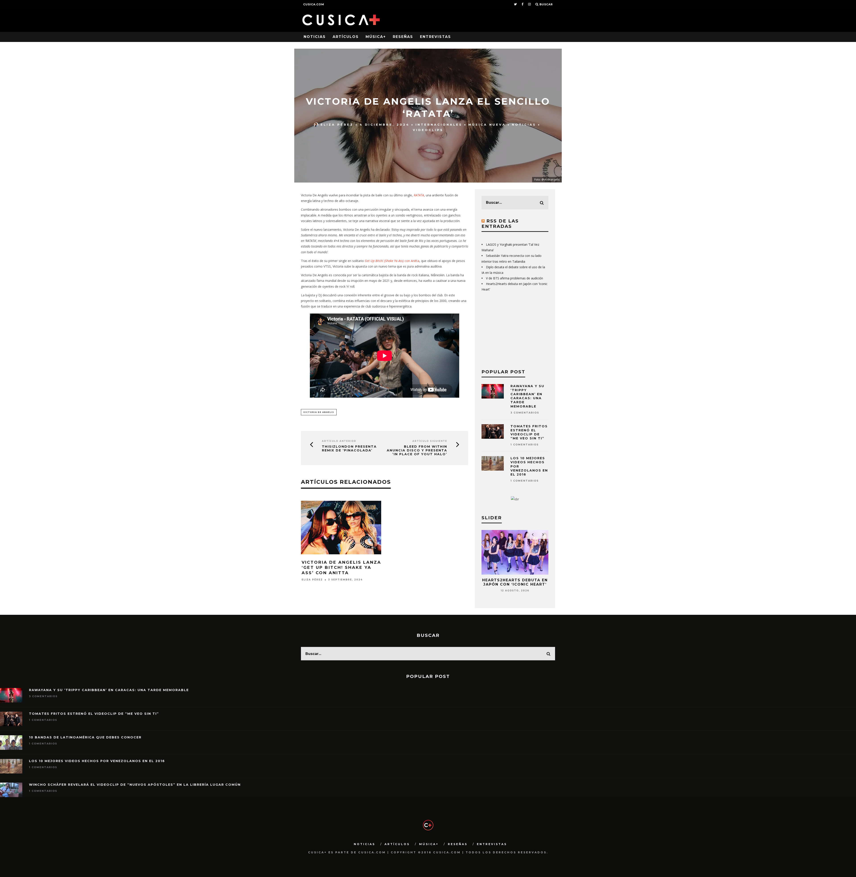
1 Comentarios (524, 444)
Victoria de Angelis (318, 412)
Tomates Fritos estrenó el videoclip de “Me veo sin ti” (529, 432)
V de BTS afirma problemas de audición (514, 278)
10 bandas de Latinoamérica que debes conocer (85, 737)
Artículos (346, 37)
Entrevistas (435, 37)
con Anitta (392, 261)
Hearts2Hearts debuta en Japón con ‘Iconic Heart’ (515, 582)
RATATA (419, 195)
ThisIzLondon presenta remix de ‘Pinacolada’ (349, 448)
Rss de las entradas (500, 223)
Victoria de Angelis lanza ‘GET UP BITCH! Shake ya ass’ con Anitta (341, 567)
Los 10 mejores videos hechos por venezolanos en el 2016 (97, 761)
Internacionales (439, 124)
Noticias (315, 37)
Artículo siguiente (429, 441)
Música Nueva (487, 124)
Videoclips (428, 130)
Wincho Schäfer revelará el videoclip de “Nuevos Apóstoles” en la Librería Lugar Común (135, 785)
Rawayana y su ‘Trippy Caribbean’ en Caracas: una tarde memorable (527, 396)
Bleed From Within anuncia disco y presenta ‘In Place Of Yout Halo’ (417, 450)
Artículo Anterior (339, 441)
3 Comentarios (524, 412)
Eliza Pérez (337, 124)
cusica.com (313, 4)
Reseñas (403, 37)
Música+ (376, 37)
